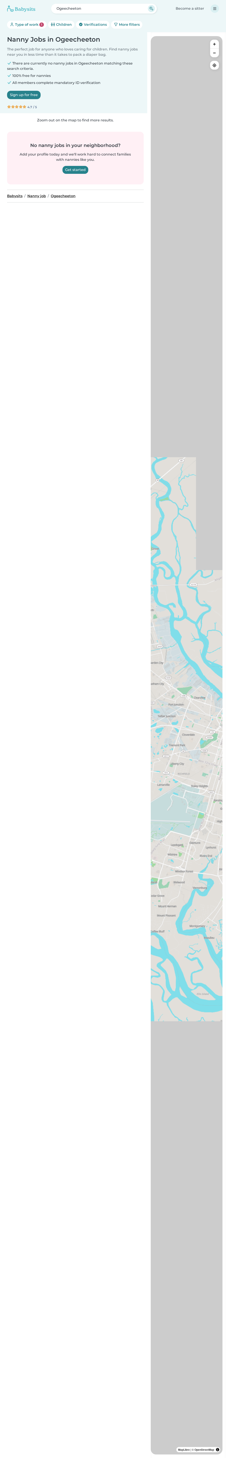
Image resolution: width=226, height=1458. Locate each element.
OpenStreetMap (204, 1450)
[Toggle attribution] (217, 1449)
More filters (129, 24)
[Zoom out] (214, 52)
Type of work (28, 24)
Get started (75, 170)
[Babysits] (21, 9)
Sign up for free (24, 95)
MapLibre (184, 1450)
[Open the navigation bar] (215, 8)
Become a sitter (190, 8)
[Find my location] (214, 65)
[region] (186, 745)
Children (63, 24)
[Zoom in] (214, 44)
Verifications (95, 24)
